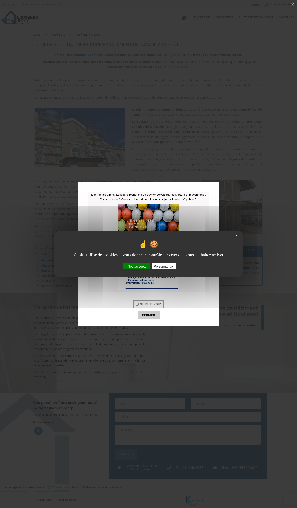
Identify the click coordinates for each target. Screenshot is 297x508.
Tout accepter (137, 266)
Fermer (148, 315)
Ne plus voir (150, 304)
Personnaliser (164, 266)
